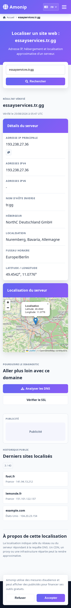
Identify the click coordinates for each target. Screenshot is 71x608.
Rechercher (38, 81)
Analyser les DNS (38, 389)
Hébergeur (14, 215)
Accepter (51, 597)
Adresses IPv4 (16, 163)
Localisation (16, 233)
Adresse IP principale (22, 137)
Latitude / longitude (21, 268)
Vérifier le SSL (36, 400)
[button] (35, 321)
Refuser (20, 597)
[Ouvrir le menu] (64, 7)
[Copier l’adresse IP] (8, 152)
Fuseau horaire (17, 250)
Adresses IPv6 (16, 181)
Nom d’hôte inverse (20, 198)
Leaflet (32, 350)
